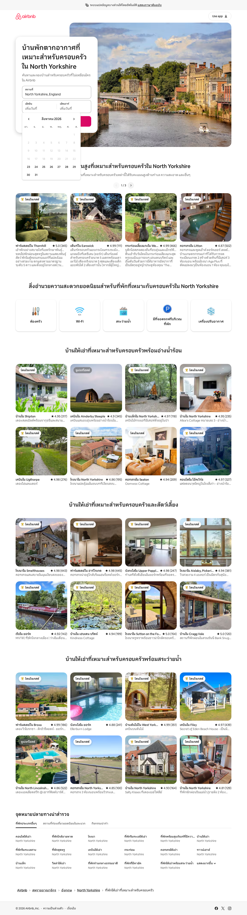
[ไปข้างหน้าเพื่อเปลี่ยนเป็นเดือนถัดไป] (74, 119)
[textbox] (39, 108)
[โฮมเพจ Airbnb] (26, 16)
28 (66, 167)
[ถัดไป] (131, 185)
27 (59, 167)
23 (28, 167)
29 (74, 167)
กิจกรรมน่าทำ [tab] (100, 823)
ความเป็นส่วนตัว (53, 908)
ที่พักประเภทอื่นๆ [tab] (26, 823)
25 (43, 167)
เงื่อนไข (71, 908)
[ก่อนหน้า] (116, 185)
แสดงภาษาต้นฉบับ (150, 5)
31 (36, 175)
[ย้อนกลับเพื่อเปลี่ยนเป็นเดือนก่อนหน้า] (29, 119)
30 (28, 175)
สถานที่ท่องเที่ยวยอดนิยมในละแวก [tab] (64, 823)
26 (51, 167)
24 (36, 167)
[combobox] (56, 94)
